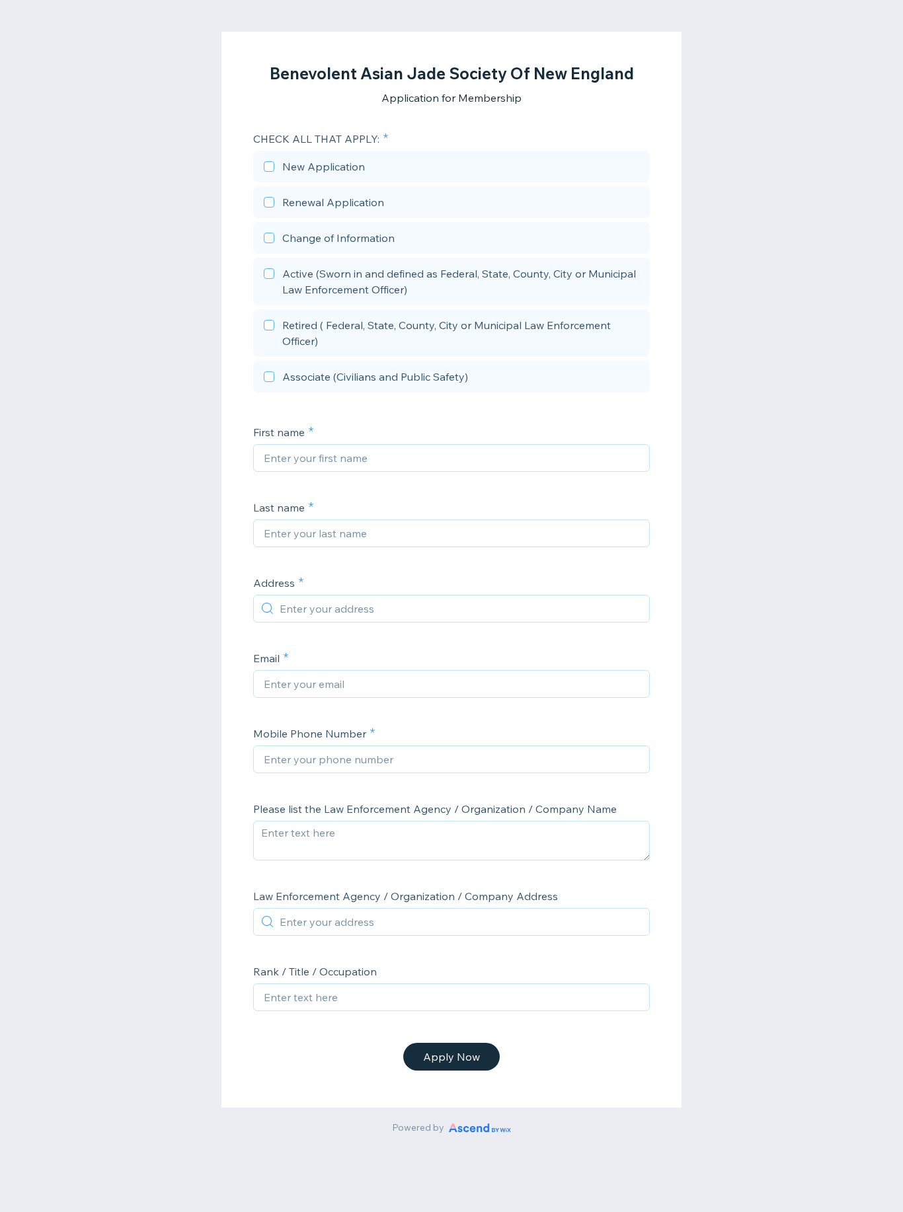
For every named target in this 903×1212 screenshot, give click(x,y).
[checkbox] (451, 168)
